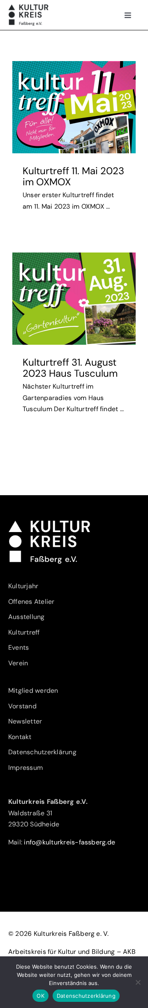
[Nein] (138, 982)
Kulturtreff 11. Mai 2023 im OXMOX (73, 176)
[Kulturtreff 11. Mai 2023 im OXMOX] (74, 107)
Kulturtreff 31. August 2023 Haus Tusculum (70, 367)
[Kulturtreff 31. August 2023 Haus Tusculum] (74, 299)
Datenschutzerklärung (86, 995)
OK (40, 995)
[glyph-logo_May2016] (28, 7)
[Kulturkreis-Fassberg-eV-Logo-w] (49, 523)
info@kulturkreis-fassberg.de (69, 842)
